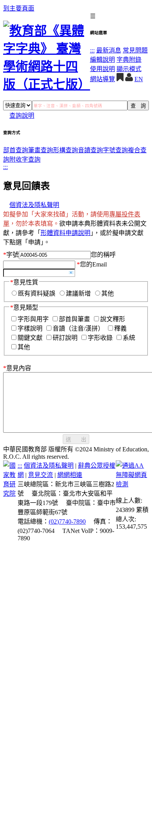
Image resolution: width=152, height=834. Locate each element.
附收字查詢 (25, 159)
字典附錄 (129, 59)
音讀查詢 (90, 150)
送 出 (76, 439)
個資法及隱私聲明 (34, 205)
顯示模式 (129, 69)
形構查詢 (65, 150)
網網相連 (69, 475)
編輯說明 (102, 59)
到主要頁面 (18, 8)
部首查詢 (15, 150)
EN (138, 79)
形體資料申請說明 (65, 233)
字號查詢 (115, 150)
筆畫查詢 (40, 150)
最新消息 (108, 50)
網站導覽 (102, 79)
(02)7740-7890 (67, 521)
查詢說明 (21, 115)
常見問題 (135, 50)
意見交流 (40, 475)
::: (92, 50)
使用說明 (102, 69)
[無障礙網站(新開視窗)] (132, 484)
